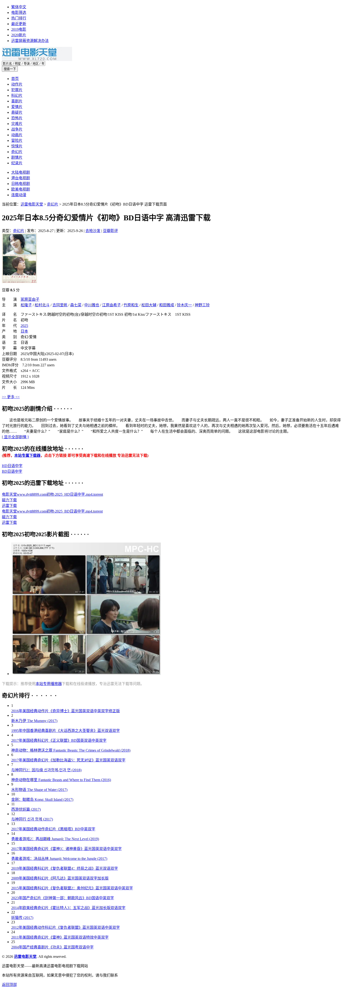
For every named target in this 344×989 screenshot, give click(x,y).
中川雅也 (91, 305)
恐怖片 (16, 118)
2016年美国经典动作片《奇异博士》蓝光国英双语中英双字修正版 (65, 711)
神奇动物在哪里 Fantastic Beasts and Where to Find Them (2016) (61, 780)
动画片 (16, 135)
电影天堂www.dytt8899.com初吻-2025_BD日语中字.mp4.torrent (52, 511)
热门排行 (18, 18)
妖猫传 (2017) (22, 918)
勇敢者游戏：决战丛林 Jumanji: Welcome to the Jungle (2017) (59, 859)
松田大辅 (148, 305)
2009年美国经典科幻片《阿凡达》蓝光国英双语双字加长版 (60, 878)
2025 (24, 326)
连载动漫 (18, 195)
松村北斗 (42, 305)
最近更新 (18, 24)
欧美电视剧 (20, 189)
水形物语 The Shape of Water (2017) (39, 790)
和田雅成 (166, 305)
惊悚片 (16, 146)
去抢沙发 (92, 231)
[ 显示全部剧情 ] (15, 437)
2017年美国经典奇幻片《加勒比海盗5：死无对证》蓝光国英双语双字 (68, 760)
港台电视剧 (20, 178)
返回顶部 (9, 985)
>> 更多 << (11, 397)
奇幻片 (16, 152)
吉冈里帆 (59, 305)
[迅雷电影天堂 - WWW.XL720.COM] (37, 60)
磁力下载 (9, 500)
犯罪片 (16, 90)
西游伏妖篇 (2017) (26, 809)
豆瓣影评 (110, 231)
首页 (15, 79)
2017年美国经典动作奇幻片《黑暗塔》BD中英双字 (53, 829)
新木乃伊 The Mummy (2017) (34, 721)
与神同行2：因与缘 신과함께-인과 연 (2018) (46, 770)
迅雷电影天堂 (32, 204)
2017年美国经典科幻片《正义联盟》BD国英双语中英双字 (58, 740)
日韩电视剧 (20, 184)
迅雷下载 (9, 506)
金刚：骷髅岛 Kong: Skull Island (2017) (42, 800)
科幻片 (16, 95)
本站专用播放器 (49, 684)
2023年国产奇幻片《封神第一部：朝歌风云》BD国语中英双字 (62, 898)
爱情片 (16, 107)
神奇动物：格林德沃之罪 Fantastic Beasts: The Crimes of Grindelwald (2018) (70, 750)
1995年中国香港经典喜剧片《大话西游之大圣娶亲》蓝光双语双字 (65, 731)
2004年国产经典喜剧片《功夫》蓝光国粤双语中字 (52, 947)
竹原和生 (131, 305)
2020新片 (18, 35)
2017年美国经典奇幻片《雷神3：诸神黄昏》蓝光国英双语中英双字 (66, 849)
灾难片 (16, 124)
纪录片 (16, 163)
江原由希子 (111, 305)
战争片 (16, 129)
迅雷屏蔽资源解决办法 (30, 41)
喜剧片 (16, 101)
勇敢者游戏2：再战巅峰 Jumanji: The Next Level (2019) (55, 839)
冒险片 (16, 140)
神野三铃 (202, 305)
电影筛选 (18, 13)
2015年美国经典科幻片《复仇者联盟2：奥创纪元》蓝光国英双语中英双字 (72, 888)
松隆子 (26, 305)
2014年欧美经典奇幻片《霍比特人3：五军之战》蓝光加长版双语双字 (68, 908)
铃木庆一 (184, 305)
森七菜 (75, 305)
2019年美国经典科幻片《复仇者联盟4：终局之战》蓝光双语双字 (64, 868)
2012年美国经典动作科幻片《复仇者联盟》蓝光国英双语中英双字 (65, 927)
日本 (24, 331)
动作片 (16, 84)
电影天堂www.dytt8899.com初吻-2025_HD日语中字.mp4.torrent (52, 494)
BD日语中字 (12, 471)
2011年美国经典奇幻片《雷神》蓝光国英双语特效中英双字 (60, 937)
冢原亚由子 (30, 299)
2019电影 (18, 29)
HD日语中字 (12, 466)
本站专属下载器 (27, 455)
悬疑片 (16, 112)
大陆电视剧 (20, 172)
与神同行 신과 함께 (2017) (32, 819)
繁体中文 (18, 7)
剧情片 (16, 157)
